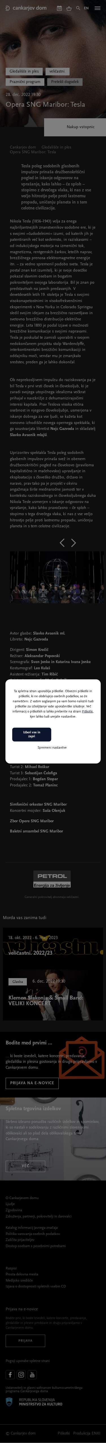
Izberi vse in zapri (31, 734)
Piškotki (87, 711)
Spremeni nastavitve (52, 747)
